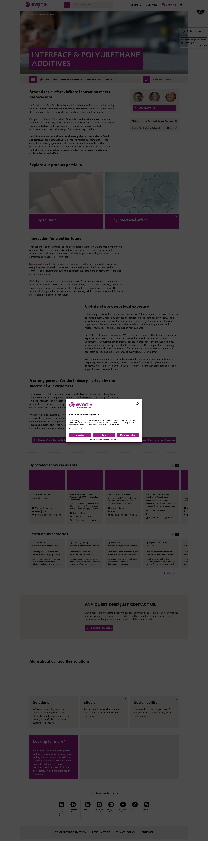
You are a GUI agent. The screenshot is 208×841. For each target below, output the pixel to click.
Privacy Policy (74, 429)
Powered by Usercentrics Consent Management (104, 439)
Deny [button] (104, 435)
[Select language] (137, 403)
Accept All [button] (80, 435)
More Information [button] (127, 435)
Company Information (88, 429)
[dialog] (104, 420)
